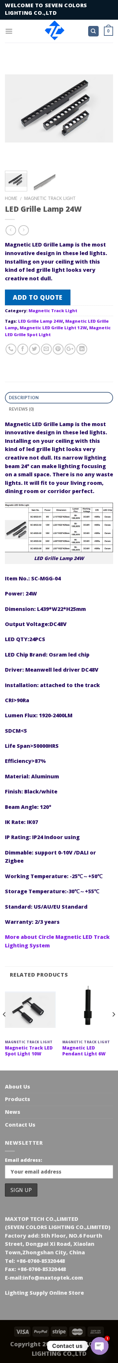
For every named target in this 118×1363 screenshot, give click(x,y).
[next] (102, 110)
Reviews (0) (21, 409)
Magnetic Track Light (50, 198)
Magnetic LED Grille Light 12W (53, 328)
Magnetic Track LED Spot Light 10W (29, 1050)
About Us (17, 1086)
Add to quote (38, 297)
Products (17, 1099)
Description (24, 397)
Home (11, 198)
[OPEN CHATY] (99, 1346)
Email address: (23, 1160)
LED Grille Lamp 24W (40, 321)
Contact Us (20, 1124)
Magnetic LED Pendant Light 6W (84, 1050)
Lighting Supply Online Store (44, 1292)
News (12, 1111)
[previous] (15, 110)
